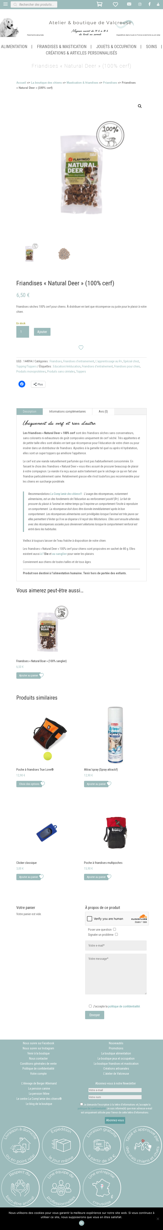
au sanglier (59, 554)
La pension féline (39, 1093)
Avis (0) (103, 411)
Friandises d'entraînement (97, 366)
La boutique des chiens (46, 82)
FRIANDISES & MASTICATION (62, 47)
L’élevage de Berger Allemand (39, 1083)
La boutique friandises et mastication (116, 1063)
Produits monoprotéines (31, 371)
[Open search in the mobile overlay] (48, 4)
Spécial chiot (131, 361)
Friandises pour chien (127, 366)
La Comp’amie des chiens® (66, 494)
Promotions (116, 1048)
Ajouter (42, 332)
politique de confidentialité (92, 1108)
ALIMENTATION (14, 47)
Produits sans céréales (61, 371)
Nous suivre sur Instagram (38, 1048)
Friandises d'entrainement (78, 361)
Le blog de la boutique (39, 1104)
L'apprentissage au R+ (109, 361)
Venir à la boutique (38, 1053)
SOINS (151, 47)
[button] (140, 106)
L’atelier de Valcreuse (116, 1073)
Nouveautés (116, 1043)
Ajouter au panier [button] (28, 675)
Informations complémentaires (67, 411)
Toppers (81, 371)
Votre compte (38, 1073)
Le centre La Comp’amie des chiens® (39, 1098)
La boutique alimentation (116, 1053)
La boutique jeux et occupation (116, 1058)
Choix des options (29, 784)
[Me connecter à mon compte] (158, 5)
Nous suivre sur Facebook (38, 1043)
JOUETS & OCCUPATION (116, 47)
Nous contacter (38, 1058)
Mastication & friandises (82, 82)
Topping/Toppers (26, 366)
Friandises (110, 82)
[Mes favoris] (116, 5)
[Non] (158, 1219)
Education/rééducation (67, 366)
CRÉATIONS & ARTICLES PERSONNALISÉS (81, 53)
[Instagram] (140, 5)
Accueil (21, 82)
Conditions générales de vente (38, 1063)
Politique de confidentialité (38, 1068)
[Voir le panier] (100, 5)
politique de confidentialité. (124, 1006)
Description (29, 411)
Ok (81, 1222)
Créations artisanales (116, 1068)
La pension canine (39, 1088)
